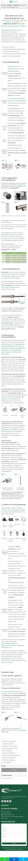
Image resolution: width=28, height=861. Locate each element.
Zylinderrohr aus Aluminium (7, 215)
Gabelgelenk (17, 538)
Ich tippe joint (4, 538)
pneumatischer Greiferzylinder (8, 753)
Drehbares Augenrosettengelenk (11, 540)
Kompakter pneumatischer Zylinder (9, 748)
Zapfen (23, 524)
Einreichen (14, 843)
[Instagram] (10, 801)
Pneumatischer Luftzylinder (8, 743)
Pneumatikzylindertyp (6, 762)
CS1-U (7, 725)
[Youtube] (8, 801)
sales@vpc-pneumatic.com (8, 814)
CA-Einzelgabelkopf (4, 526)
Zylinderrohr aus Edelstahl (20, 215)
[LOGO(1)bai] (11, 790)
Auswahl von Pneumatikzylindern (9, 741)
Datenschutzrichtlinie (18, 849)
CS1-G (20, 725)
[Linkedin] (5, 801)
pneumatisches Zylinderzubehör (9, 757)
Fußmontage (17, 524)
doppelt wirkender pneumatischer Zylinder (11, 755)
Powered (20, 21)
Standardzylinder (14, 415)
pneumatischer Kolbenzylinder (8, 760)
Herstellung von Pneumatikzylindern (9, 746)
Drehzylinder (5, 415)
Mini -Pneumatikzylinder (7, 750)
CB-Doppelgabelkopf (11, 526)
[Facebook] (2, 801)
